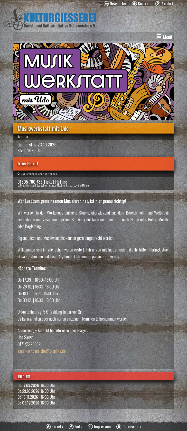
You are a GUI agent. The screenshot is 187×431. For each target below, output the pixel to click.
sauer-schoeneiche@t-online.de (41, 351)
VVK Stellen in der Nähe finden (39, 173)
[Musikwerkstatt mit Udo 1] (93, 81)
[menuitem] (115, 3)
